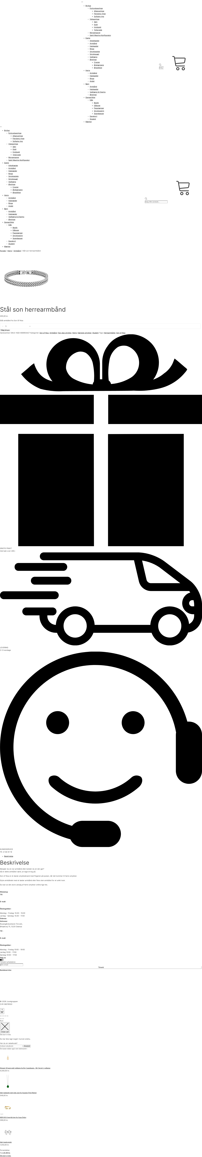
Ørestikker (98, 68)
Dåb (91, 100)
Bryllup (88, 6)
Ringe (92, 49)
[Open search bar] (160, 62)
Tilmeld (101, 967)
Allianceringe (99, 11)
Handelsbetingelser (7, 994)
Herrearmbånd (109, 333)
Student (93, 119)
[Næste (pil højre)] (3, 1018)
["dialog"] (101, 1088)
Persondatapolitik (7, 984)
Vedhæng (93, 57)
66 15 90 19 (4, 897)
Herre (88, 70)
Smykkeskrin (99, 111)
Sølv (95, 22)
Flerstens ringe (100, 14)
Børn (87, 84)
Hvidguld (97, 27)
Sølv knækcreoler (6, 1142)
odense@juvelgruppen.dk (10, 941)
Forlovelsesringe (96, 8)
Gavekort (93, 116)
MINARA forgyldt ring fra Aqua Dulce (13, 1117)
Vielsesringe (94, 19)
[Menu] (1, 126)
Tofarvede (98, 30)
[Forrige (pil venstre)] (1, 1018)
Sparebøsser (99, 113)
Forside (3, 251)
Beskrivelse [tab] (8, 856)
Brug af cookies (6, 989)
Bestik (96, 103)
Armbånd (93, 43)
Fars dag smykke (64, 333)
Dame (88, 38)
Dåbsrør (97, 105)
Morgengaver (95, 33)
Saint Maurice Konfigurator (100, 35)
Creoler (97, 62)
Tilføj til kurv (5, 330)
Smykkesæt (94, 54)
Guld (96, 25)
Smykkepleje (95, 51)
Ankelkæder (94, 41)
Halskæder (94, 46)
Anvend (27, 1046)
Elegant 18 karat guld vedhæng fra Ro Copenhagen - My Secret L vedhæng (25, 1068)
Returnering (4, 999)
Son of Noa (44, 333)
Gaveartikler (90, 97)
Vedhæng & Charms (98, 92)
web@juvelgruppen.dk (9, 904)
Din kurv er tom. (5, 1156)
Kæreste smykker (84, 333)
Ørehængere (99, 65)
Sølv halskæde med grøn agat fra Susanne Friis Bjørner (18, 1093)
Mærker (89, 122)
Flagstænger (99, 108)
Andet (92, 81)
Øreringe (93, 60)
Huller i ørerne (5, 978)
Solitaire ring (99, 16)
